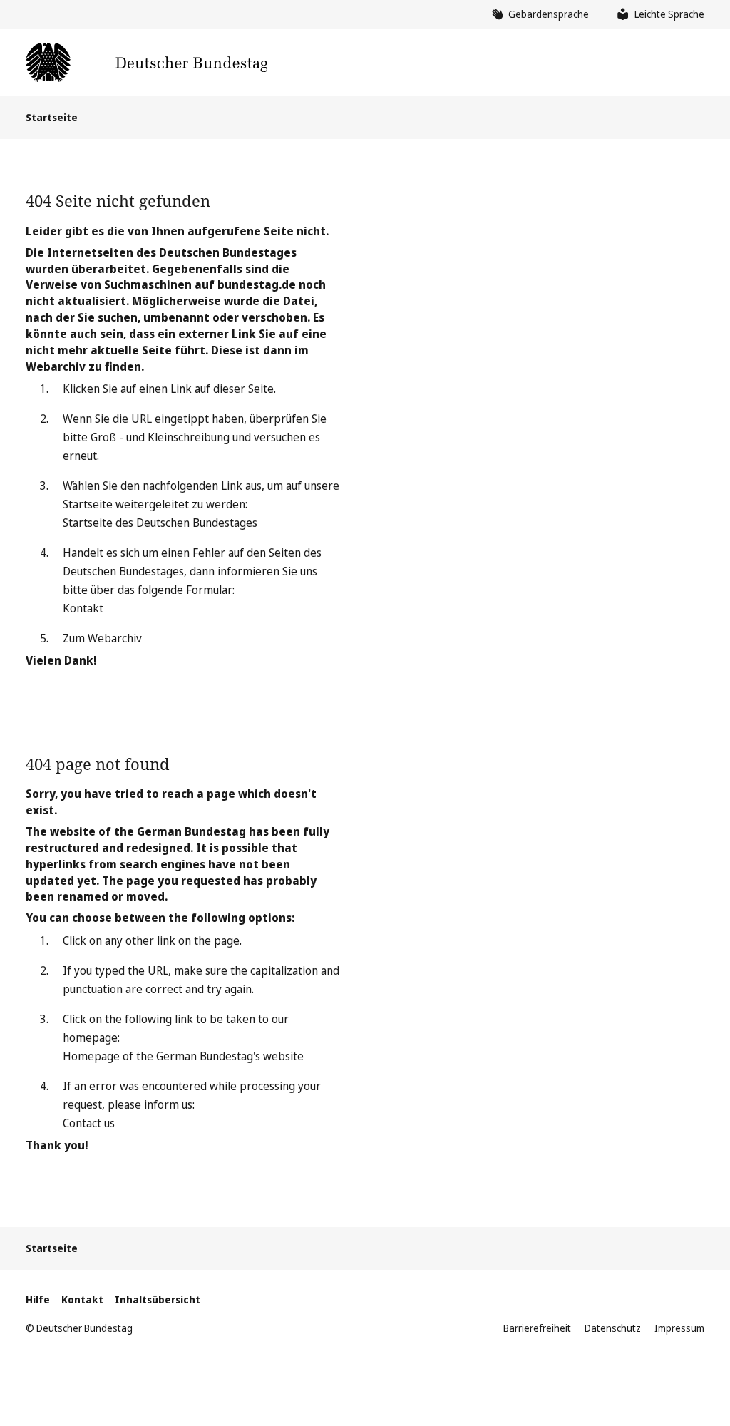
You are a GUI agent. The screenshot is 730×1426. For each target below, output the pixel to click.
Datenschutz (613, 1328)
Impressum (679, 1328)
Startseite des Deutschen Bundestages (160, 522)
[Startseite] (146, 62)
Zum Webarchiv (102, 638)
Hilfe (38, 1299)
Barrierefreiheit (537, 1328)
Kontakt (83, 608)
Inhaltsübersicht (157, 1299)
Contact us (89, 1123)
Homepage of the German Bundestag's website (183, 1056)
